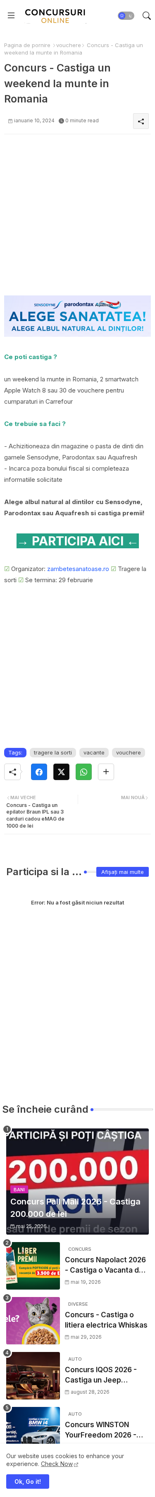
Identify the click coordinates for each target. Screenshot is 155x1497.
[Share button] (106, 772)
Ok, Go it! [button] (27, 1481)
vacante (94, 752)
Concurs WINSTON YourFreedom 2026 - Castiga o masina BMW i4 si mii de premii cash (104, 1431)
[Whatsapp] (84, 772)
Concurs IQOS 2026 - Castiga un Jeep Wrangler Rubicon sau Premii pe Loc (102, 1376)
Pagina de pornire (27, 45)
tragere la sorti (53, 752)
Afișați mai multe (122, 872)
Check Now (57, 1463)
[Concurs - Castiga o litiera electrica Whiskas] (33, 1321)
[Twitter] (61, 772)
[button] (126, 16)
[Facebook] (39, 772)
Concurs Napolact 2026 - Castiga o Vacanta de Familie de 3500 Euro (105, 1266)
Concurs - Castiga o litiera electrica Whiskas (106, 1320)
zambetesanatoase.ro (78, 569)
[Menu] (11, 15)
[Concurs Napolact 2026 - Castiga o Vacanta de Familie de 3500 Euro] (33, 1266)
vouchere (68, 45)
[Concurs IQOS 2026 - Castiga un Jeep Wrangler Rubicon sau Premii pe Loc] (33, 1375)
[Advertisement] (77, 217)
